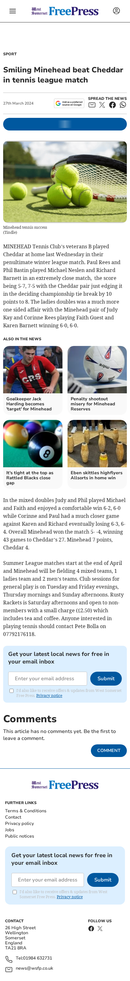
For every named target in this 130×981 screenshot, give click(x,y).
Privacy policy (19, 824)
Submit (106, 678)
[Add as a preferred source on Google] (69, 103)
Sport (10, 54)
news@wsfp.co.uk (34, 968)
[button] (12, 11)
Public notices (19, 836)
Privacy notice (49, 695)
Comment (109, 751)
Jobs (9, 830)
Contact (13, 817)
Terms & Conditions (25, 811)
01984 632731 (37, 958)
